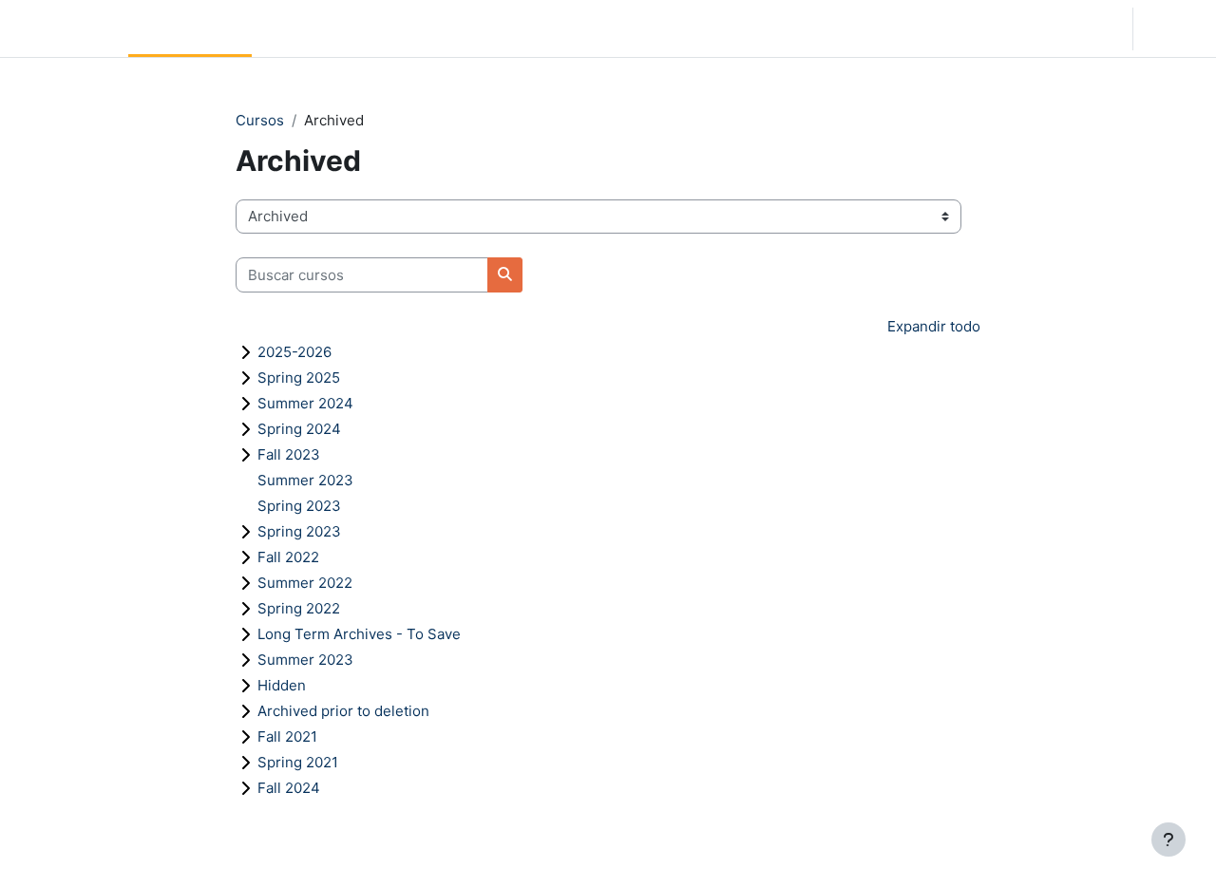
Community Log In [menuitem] (320, 28)
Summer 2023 (305, 480)
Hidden (281, 685)
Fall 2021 (287, 736)
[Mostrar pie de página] (1168, 839)
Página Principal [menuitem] (190, 28)
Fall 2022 (288, 557)
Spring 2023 (299, 506)
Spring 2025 (298, 377)
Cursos (260, 120)
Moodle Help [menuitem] (439, 28)
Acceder (1173, 28)
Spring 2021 (297, 762)
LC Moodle (60, 28)
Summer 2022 (304, 583)
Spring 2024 (299, 429)
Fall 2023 (288, 454)
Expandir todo (933, 326)
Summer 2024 (305, 403)
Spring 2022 (298, 608)
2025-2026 (294, 352)
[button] (1007, 28)
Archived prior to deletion (343, 711)
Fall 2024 (288, 788)
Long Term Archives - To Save (359, 634)
